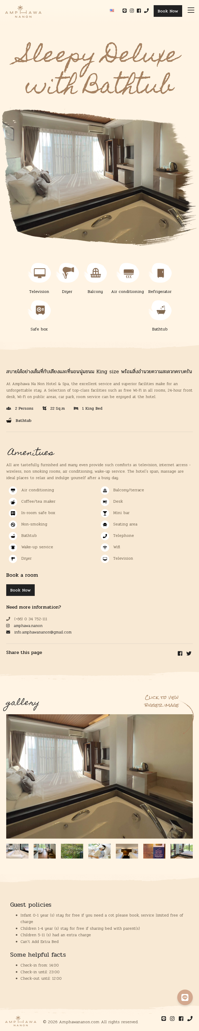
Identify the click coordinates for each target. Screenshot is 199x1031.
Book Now (168, 11)
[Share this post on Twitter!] (188, 654)
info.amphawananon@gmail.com (42, 632)
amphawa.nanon (27, 626)
